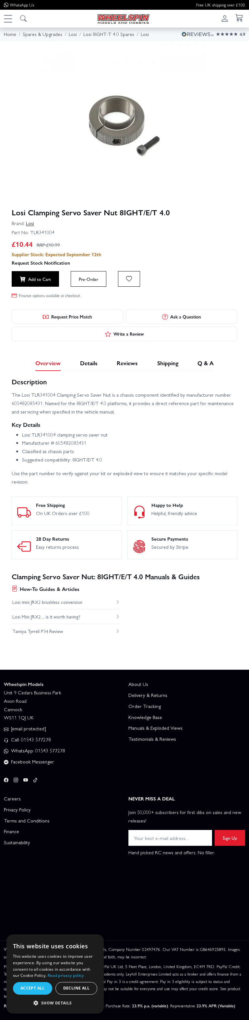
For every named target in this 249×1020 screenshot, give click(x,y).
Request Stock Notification (41, 263)
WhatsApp (22, 5)
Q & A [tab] (205, 363)
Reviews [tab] (127, 363)
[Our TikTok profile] (35, 779)
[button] (7, 18)
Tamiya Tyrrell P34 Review (37, 631)
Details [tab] (89, 363)
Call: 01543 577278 (30, 739)
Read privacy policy (66, 975)
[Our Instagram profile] (16, 779)
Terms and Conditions (27, 820)
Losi (30, 223)
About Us (138, 684)
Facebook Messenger (32, 761)
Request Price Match (71, 316)
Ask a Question (185, 316)
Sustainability (17, 842)
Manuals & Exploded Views (155, 727)
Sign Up (230, 837)
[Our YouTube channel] (25, 779)
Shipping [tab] (167, 363)
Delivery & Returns (147, 695)
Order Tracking (144, 706)
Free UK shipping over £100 (220, 5)
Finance (11, 831)
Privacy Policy (17, 809)
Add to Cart (39, 279)
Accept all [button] (32, 988)
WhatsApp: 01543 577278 (37, 750)
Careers (12, 798)
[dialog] (55, 974)
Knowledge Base (145, 717)
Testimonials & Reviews (152, 738)
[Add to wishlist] (129, 279)
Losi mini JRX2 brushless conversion (47, 602)
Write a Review (128, 333)
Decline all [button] (76, 988)
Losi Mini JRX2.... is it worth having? (46, 616)
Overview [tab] (48, 363)
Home (10, 34)
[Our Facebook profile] (6, 779)
